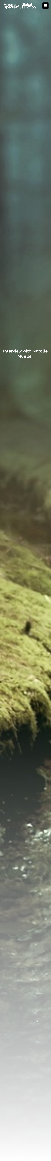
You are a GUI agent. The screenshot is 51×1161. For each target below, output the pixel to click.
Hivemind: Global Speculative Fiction (20, 5)
